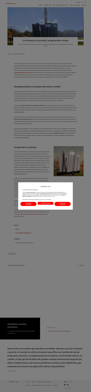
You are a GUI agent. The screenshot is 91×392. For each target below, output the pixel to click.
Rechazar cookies (46, 203)
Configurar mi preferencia (28, 204)
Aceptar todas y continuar (62, 204)
